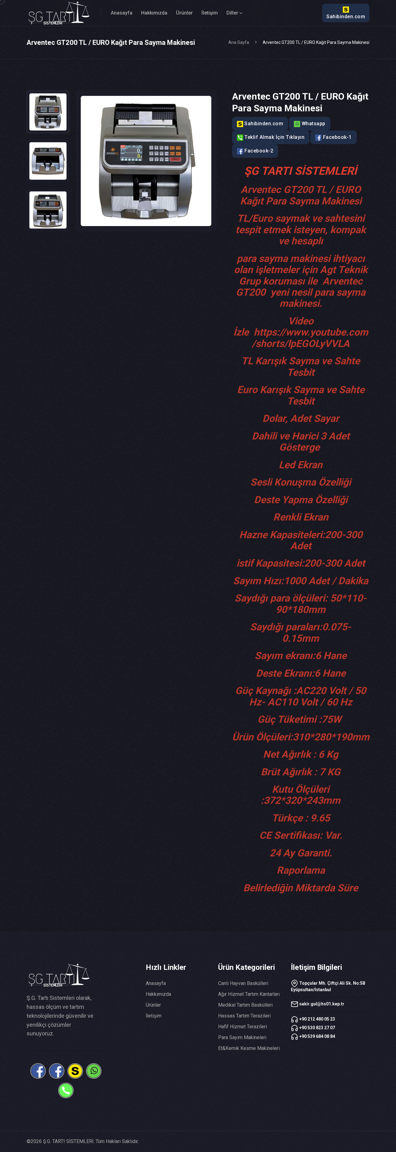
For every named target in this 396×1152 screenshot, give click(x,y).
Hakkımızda (154, 13)
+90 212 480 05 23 (316, 1019)
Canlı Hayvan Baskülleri (243, 983)
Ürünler (184, 13)
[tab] (48, 112)
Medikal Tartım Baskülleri (245, 1005)
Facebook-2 (258, 151)
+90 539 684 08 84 (316, 1036)
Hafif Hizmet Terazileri (242, 1027)
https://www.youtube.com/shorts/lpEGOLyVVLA (310, 337)
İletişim (209, 13)
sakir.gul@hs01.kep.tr (321, 1003)
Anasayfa (121, 13)
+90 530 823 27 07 (316, 1027)
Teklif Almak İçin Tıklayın (274, 137)
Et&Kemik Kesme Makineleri (249, 1048)
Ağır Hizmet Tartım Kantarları (249, 994)
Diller (232, 13)
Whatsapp (312, 123)
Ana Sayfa (238, 42)
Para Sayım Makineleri (242, 1037)
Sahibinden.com (345, 16)
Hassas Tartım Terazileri (244, 1016)
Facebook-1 (336, 137)
